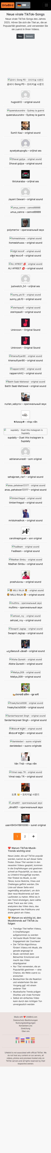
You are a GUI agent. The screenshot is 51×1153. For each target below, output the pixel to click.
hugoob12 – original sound (25, 102)
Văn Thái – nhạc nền (25, 763)
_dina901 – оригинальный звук (25, 807)
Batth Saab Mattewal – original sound (25, 386)
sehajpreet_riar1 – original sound (25, 476)
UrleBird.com (31, 1017)
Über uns (25, 1031)
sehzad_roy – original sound (25, 620)
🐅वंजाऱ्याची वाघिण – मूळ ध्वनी (26, 694)
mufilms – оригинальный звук (25, 607)
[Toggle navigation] (46, 5)
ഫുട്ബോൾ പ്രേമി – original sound (25, 651)
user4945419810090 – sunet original (25, 825)
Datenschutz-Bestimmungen (25, 1020)
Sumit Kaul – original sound (25, 132)
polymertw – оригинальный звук (25, 229)
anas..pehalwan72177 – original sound (25, 489)
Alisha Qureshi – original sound (25, 663)
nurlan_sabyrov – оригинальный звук (25, 404)
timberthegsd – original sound (25, 502)
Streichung (25, 1028)
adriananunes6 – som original (25, 459)
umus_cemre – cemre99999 (25, 212)
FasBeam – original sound (25, 551)
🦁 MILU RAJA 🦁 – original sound (25, 594)
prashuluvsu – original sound (25, 581)
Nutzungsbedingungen (25, 1023)
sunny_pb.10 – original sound (25, 299)
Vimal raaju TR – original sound (25, 776)
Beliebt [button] (29, 36)
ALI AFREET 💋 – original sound (25, 268)
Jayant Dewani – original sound (25, 199)
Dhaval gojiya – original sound (25, 163)
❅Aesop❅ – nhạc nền (25, 421)
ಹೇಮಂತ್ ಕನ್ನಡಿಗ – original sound (25, 733)
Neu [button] (20, 36)
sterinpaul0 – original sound (25, 312)
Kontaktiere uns (25, 1026)
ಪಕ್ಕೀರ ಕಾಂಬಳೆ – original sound (25, 255)
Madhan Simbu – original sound (25, 564)
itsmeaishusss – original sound (25, 242)
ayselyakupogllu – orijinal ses (25, 150)
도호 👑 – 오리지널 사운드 (25, 794)
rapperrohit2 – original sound (26, 373)
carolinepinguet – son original (25, 538)
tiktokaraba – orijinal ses (25, 181)
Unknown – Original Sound (25, 329)
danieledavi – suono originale (25, 745)
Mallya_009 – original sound (25, 676)
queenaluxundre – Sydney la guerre (25, 115)
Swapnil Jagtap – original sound (25, 633)
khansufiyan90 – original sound (25, 360)
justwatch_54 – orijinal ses (25, 286)
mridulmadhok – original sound (25, 520)
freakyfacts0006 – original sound (25, 707)
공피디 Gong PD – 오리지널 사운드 (25, 84)
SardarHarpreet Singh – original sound (25, 720)
